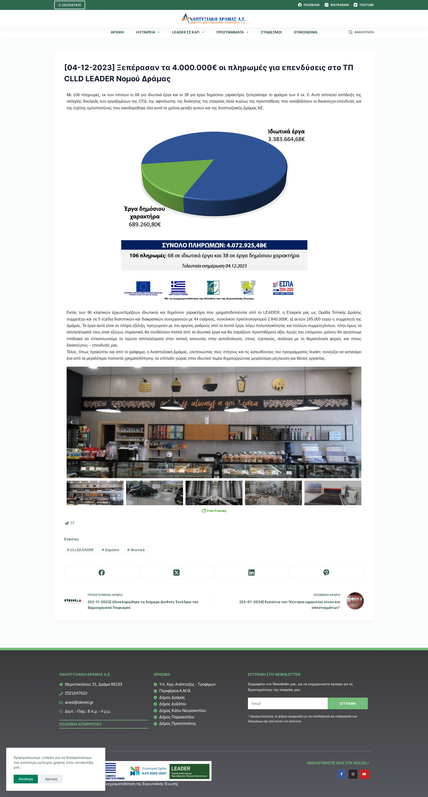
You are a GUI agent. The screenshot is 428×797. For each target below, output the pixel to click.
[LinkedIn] (251, 572)
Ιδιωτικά (136, 550)
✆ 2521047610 (69, 5)
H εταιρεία (145, 32)
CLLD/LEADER (80, 550)
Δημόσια (110, 550)
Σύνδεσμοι (271, 32)
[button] (71, 422)
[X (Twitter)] (176, 572)
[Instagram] (352, 774)
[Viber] (326, 572)
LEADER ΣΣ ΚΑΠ (185, 32)
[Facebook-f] (341, 774)
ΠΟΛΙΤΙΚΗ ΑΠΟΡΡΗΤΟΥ (80, 724)
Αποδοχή (26, 779)
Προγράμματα (230, 32)
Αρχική (117, 32)
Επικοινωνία (305, 32)
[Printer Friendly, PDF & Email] (214, 511)
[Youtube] (364, 774)
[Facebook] (101, 572)
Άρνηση (51, 779)
